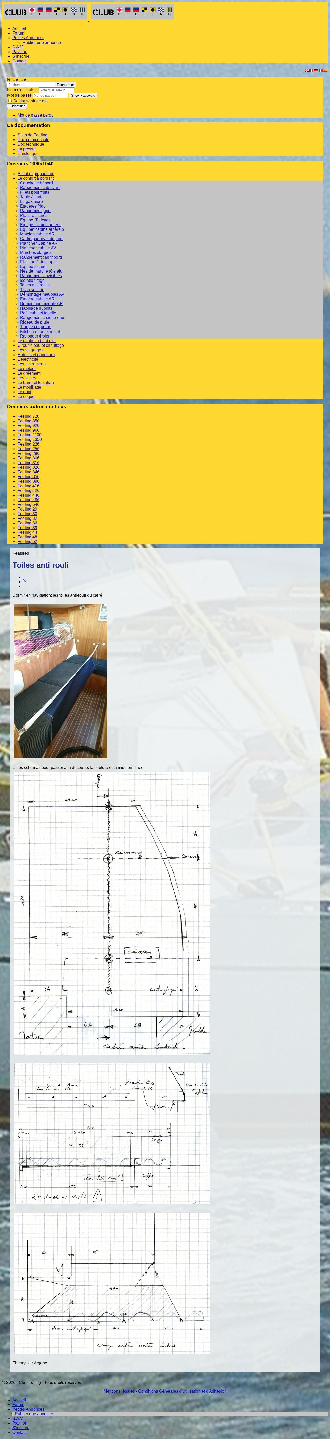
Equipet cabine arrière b (42, 229)
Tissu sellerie (32, 289)
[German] (316, 70)
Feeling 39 (27, 527)
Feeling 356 (28, 476)
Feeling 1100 (30, 435)
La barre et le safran (36, 382)
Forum (18, 33)
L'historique (28, 153)
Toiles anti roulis (35, 285)
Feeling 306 (28, 458)
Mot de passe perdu (36, 115)
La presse (27, 149)
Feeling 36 (27, 523)
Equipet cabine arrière (40, 225)
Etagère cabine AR (37, 299)
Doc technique (31, 144)
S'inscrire (20, 56)
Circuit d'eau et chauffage (41, 345)
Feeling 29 (27, 509)
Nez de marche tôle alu (41, 271)
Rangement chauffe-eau (42, 317)
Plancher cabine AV (38, 248)
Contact (19, 61)
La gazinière (31, 201)
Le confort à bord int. (36, 178)
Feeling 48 (27, 537)
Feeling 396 (28, 481)
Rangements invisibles (41, 276)
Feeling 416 (28, 486)
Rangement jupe (35, 211)
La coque (26, 396)
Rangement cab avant (40, 187)
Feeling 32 (27, 518)
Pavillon (19, 52)
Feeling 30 (27, 514)
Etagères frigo (33, 206)
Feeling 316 (28, 463)
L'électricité (28, 359)
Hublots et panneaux (36, 354)
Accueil (19, 28)
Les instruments (32, 364)
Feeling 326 (28, 467)
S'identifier (17, 106)
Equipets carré (33, 266)
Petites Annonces (28, 38)
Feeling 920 (28, 425)
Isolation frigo (32, 280)
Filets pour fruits (34, 192)
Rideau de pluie (34, 322)
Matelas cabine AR (37, 234)
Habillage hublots (36, 308)
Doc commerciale (34, 139)
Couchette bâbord (36, 183)
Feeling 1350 (30, 439)
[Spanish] (325, 70)
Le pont (24, 392)
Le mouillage (29, 387)
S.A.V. (18, 47)
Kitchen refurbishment (40, 331)
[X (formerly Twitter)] (25, 582)
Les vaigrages (30, 350)
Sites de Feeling (32, 135)
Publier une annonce (42, 42)
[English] (307, 70)
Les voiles (27, 378)
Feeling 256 (28, 449)
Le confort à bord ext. (37, 341)
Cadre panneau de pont (41, 238)
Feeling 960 (28, 430)
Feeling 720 (28, 416)
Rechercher (18, 79)
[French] (311, 70)
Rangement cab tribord (41, 257)
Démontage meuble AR (41, 303)
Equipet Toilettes (35, 220)
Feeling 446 (28, 495)
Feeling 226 (28, 444)
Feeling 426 (28, 490)
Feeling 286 (28, 453)
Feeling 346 (28, 472)
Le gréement (29, 373)
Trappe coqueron (35, 327)
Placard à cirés (33, 215)
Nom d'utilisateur (22, 90)
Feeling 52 (27, 541)
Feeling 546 (28, 504)
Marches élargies (36, 252)
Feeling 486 (28, 500)
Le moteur (27, 368)
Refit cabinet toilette (38, 313)
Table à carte (32, 197)
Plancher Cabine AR (39, 243)
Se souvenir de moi (30, 101)
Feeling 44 (27, 532)
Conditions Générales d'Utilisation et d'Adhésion (182, 1391)
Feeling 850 (28, 421)
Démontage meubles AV (42, 294)
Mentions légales (119, 1391)
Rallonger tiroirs (34, 336)
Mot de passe (19, 95)
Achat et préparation (36, 173)
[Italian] (321, 70)
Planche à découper (38, 262)
